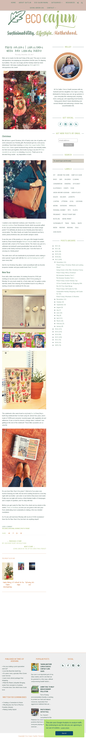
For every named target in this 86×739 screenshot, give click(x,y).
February (60, 323)
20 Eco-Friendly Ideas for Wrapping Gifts (69, 283)
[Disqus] (24, 622)
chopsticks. (28, 152)
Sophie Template (39, 736)
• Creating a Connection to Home (12, 702)
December (60, 262)
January (59, 326)
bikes (55, 179)
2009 (57, 345)
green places (76, 192)
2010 (57, 342)
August (59, 307)
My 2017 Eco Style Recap (64, 286)
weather (62, 227)
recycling (56, 219)
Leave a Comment (7, 527)
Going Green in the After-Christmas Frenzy (69, 270)
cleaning (76, 179)
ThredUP (34, 267)
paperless (72, 206)
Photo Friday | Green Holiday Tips (67, 281)
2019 (57, 254)
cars (60, 179)
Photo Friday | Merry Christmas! (66, 273)
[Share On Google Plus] (17, 533)
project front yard (69, 214)
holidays (5, 528)
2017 (56, 259)
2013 (57, 337)
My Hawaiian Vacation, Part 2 (65, 275)
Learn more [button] (65, 728)
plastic (75, 210)
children (67, 179)
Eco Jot (33, 413)
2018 (57, 257)
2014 (57, 334)
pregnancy (56, 214)
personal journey (14, 528)
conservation (57, 184)
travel (73, 223)
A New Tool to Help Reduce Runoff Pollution (47, 689)
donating (68, 184)
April (58, 318)
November (60, 299)
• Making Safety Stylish (9, 709)
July (58, 310)
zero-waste (57, 232)
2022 (57, 246)
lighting (56, 201)
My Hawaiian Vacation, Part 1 (65, 278)
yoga (76, 227)
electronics (57, 188)
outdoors (63, 206)
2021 (57, 249)
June (58, 313)
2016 (31, 65)
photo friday (25, 528)
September (60, 305)
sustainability (58, 223)
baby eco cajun (77, 175)
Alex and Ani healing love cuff (33, 258)
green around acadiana (61, 192)
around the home (63, 175)
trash (67, 223)
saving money (66, 219)
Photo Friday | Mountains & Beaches (67, 296)
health (55, 197)
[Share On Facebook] (13, 533)
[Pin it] (21, 533)
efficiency (76, 184)
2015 (37, 65)
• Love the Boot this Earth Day (11, 671)
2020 (57, 251)
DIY (54, 175)
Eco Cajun (28, 736)
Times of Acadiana (12, 507)
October (59, 302)
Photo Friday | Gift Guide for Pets (66, 289)
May (58, 315)
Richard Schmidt (27, 241)
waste (80, 223)
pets (69, 210)
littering (64, 201)
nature (55, 206)
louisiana (79, 201)
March (59, 321)
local (72, 201)
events (66, 188)
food (72, 188)
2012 (57, 340)
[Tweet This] (9, 533)
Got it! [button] (64, 733)
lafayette (71, 197)
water (55, 227)
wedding (70, 227)
